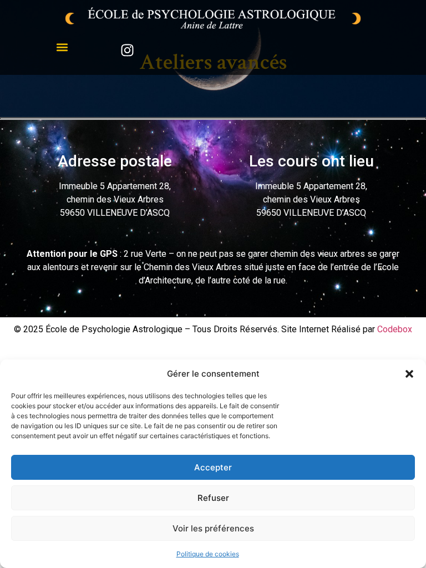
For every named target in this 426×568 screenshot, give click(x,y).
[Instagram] (127, 50)
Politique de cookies (207, 554)
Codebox (394, 329)
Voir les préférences (213, 528)
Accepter (213, 467)
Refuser (213, 498)
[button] (409, 373)
